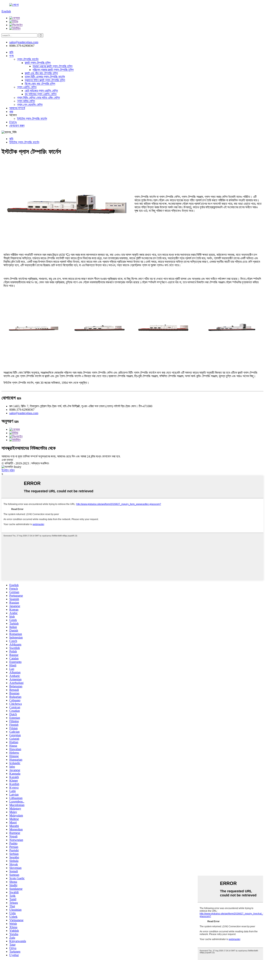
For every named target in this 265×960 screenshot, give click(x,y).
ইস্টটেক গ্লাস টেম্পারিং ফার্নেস (32, 118)
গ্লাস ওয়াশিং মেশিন (26, 87)
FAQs (13, 122)
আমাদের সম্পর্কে (17, 108)
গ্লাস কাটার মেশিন (26, 101)
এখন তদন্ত (7, 459)
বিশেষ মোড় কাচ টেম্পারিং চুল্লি (40, 83)
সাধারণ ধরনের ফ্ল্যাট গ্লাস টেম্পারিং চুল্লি (52, 66)
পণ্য (11, 55)
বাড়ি (11, 52)
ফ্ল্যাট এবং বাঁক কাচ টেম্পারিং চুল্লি (41, 73)
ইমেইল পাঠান (8, 470)
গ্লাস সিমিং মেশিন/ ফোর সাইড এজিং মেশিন (38, 97)
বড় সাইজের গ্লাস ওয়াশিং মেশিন (40, 94)
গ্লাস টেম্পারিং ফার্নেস (27, 59)
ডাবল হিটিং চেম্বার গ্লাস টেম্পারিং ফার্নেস (45, 76)
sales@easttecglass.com (23, 42)
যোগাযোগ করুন (16, 125)
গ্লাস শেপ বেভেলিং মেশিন (29, 104)
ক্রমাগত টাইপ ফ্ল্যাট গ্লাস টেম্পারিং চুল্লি (45, 80)
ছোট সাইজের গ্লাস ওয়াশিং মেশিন (41, 90)
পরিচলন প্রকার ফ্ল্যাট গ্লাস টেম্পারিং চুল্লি (53, 69)
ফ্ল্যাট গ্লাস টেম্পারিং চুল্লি (37, 62)
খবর (11, 111)
